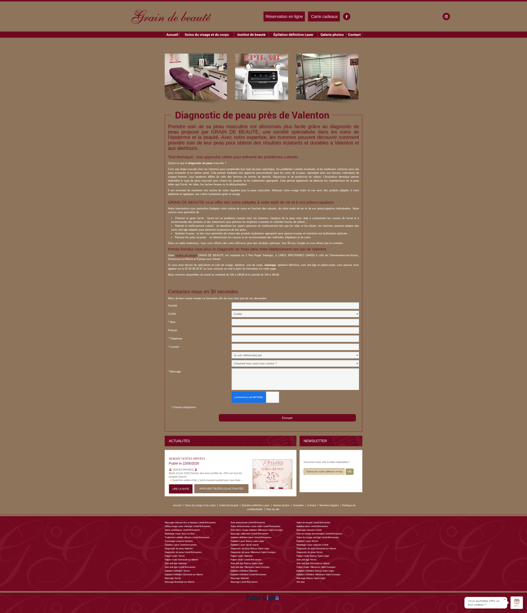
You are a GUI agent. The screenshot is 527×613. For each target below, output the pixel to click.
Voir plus (300, 582)
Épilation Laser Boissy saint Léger (247, 541)
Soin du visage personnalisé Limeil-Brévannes (319, 533)
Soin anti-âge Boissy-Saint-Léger (247, 563)
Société (172, 305)
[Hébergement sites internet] (263, 606)
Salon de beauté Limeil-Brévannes (313, 522)
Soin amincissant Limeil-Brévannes (248, 522)
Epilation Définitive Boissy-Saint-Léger (315, 571)
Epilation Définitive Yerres (177, 571)
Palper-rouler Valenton (242, 556)
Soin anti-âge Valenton (176, 563)
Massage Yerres (173, 578)
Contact (354, 34)
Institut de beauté (251, 34)
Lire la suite (180, 488)
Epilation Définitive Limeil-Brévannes (248, 574)
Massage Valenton (240, 578)
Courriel (173, 346)
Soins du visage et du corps (207, 34)
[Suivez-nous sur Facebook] (346, 16)
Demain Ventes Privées (187, 458)
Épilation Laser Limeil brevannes (181, 545)
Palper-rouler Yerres (175, 556)
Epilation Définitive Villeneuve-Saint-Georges (318, 574)
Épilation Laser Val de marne (245, 545)
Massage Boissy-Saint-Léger (310, 578)
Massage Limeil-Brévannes (244, 582)
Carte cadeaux (324, 16)
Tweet (263, 611)
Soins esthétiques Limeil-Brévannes (182, 530)
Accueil (172, 34)
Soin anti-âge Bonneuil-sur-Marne (313, 563)
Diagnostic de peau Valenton (179, 548)
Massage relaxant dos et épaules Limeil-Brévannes (190, 522)
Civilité (172, 313)
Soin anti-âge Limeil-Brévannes (180, 567)
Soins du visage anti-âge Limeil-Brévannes (317, 537)
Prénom (172, 330)
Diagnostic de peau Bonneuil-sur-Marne (316, 548)
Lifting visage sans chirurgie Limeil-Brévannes (187, 526)
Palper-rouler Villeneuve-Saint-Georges (316, 567)
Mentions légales (329, 505)
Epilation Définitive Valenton (244, 571)
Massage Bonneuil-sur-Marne (179, 582)
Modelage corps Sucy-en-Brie (180, 533)
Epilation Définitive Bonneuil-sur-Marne (184, 574)
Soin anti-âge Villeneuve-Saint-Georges (250, 567)
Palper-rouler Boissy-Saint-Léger (312, 556)
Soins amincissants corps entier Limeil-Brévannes (255, 526)
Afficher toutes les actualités (221, 488)
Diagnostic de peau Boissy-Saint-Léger (250, 548)
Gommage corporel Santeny (179, 541)
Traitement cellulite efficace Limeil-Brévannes (187, 537)
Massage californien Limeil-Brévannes (249, 533)
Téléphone (175, 338)
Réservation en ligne (284, 16)
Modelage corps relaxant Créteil (312, 545)
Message (174, 371)
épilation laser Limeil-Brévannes (312, 526)
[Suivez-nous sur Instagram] (446, 16)
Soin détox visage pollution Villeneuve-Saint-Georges (257, 530)
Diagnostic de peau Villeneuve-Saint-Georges (253, 552)
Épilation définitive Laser (293, 34)
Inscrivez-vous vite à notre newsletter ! (327, 462)
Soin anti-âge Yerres (306, 559)
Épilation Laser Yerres (307, 541)
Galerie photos (332, 34)
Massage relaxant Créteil (308, 530)
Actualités (298, 505)
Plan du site (272, 509)
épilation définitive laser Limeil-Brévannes (251, 537)
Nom (171, 322)
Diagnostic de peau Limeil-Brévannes (183, 552)
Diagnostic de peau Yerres (309, 552)
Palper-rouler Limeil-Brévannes (246, 559)
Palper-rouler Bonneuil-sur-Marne (181, 559)
